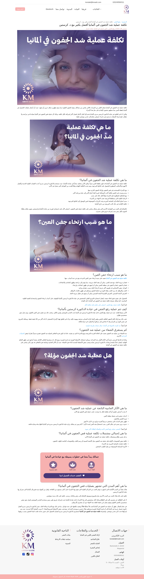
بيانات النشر (66, 535)
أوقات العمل (119, 559)
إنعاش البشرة (95, 548)
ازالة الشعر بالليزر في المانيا (90, 535)
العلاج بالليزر (95, 556)
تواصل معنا (60, 9)
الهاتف (121, 552)
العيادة (77, 9)
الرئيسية (124, 22)
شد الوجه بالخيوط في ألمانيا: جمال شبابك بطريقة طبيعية (103, 325)
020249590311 (118, 2)
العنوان (121, 543)
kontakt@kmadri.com (93, 2)
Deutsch (49, 9)
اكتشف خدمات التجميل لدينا (71, 476)
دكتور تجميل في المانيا (101, 29)
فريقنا (84, 9)
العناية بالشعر (95, 543)
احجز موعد (20, 9)
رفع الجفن (117, 22)
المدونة (69, 9)
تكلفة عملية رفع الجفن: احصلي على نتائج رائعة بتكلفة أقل (103, 305)
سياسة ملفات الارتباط (62, 539)
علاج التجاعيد (95, 539)
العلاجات (96, 9)
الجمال (97, 552)
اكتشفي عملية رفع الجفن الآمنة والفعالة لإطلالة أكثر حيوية (103, 429)
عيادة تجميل (89, 29)
